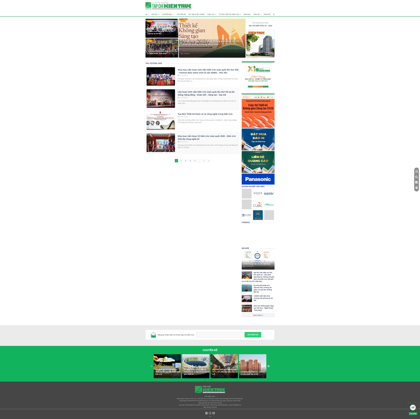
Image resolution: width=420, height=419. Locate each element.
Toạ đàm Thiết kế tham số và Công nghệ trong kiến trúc (205, 114)
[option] (260, 40)
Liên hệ (256, 14)
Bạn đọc (247, 14)
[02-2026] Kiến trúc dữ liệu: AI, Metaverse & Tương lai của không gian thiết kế (196, 371)
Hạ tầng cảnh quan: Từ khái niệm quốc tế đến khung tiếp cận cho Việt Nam (257, 263)
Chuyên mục (167, 14)
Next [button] (268, 366)
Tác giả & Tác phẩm (196, 14)
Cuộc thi (210, 14)
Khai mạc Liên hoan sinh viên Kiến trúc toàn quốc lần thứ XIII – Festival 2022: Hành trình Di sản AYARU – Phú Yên (208, 71)
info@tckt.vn (237, 405)
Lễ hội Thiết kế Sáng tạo (229, 14)
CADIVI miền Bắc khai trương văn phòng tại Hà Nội (161, 32)
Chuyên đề (181, 14)
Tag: (153, 63)
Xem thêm (257, 315)
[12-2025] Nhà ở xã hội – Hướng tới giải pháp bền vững (253, 373)
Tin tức (154, 14)
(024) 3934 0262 (223, 405)
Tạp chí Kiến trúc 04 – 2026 (260, 26)
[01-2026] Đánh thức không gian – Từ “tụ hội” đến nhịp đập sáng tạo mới (225, 371)
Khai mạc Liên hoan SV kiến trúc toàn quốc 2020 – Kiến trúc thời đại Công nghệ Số (207, 137)
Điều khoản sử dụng (210, 407)
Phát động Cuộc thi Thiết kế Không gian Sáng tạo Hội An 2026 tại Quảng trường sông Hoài (212, 43)
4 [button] (215, 380)
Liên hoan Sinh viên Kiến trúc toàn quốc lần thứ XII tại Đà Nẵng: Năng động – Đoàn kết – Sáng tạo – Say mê (206, 93)
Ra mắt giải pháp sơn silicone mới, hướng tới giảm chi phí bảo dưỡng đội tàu (263, 288)
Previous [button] (151, 366)
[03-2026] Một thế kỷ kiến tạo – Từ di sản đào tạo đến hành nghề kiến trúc (167, 371)
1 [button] (205, 380)
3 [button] (212, 380)
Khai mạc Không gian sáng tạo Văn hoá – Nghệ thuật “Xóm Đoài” (163, 52)
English (267, 14)
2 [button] (208, 380)
